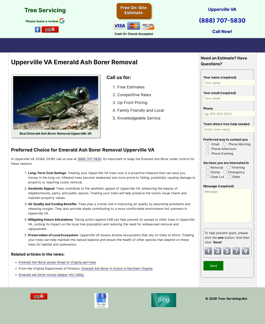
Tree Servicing (45, 10)
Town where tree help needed (226, 124)
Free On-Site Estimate (133, 10)
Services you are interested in (226, 163)
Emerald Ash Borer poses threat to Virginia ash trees (57, 262)
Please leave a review (42, 21)
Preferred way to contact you (225, 139)
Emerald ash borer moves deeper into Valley (51, 275)
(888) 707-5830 (222, 20)
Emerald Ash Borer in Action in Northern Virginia (116, 268)
